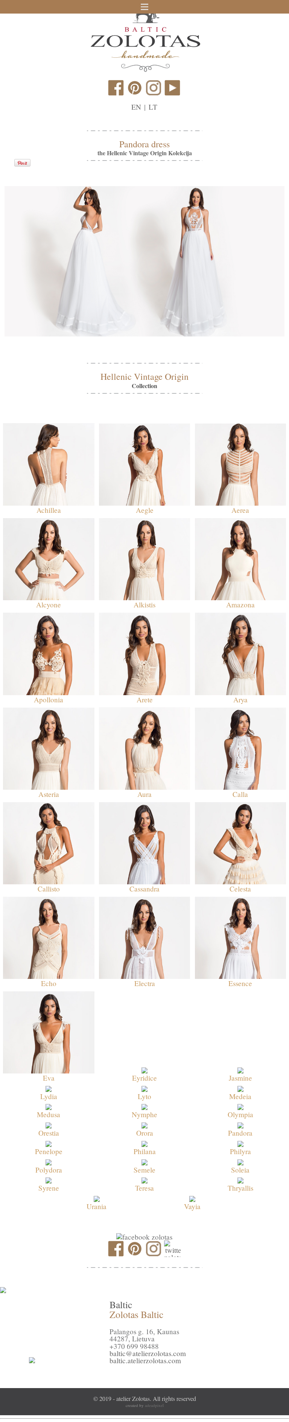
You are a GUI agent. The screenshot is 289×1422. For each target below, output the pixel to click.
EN (136, 106)
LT (153, 106)
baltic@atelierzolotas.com (148, 1353)
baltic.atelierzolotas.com (145, 1360)
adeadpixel (154, 1405)
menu (144, 7)
